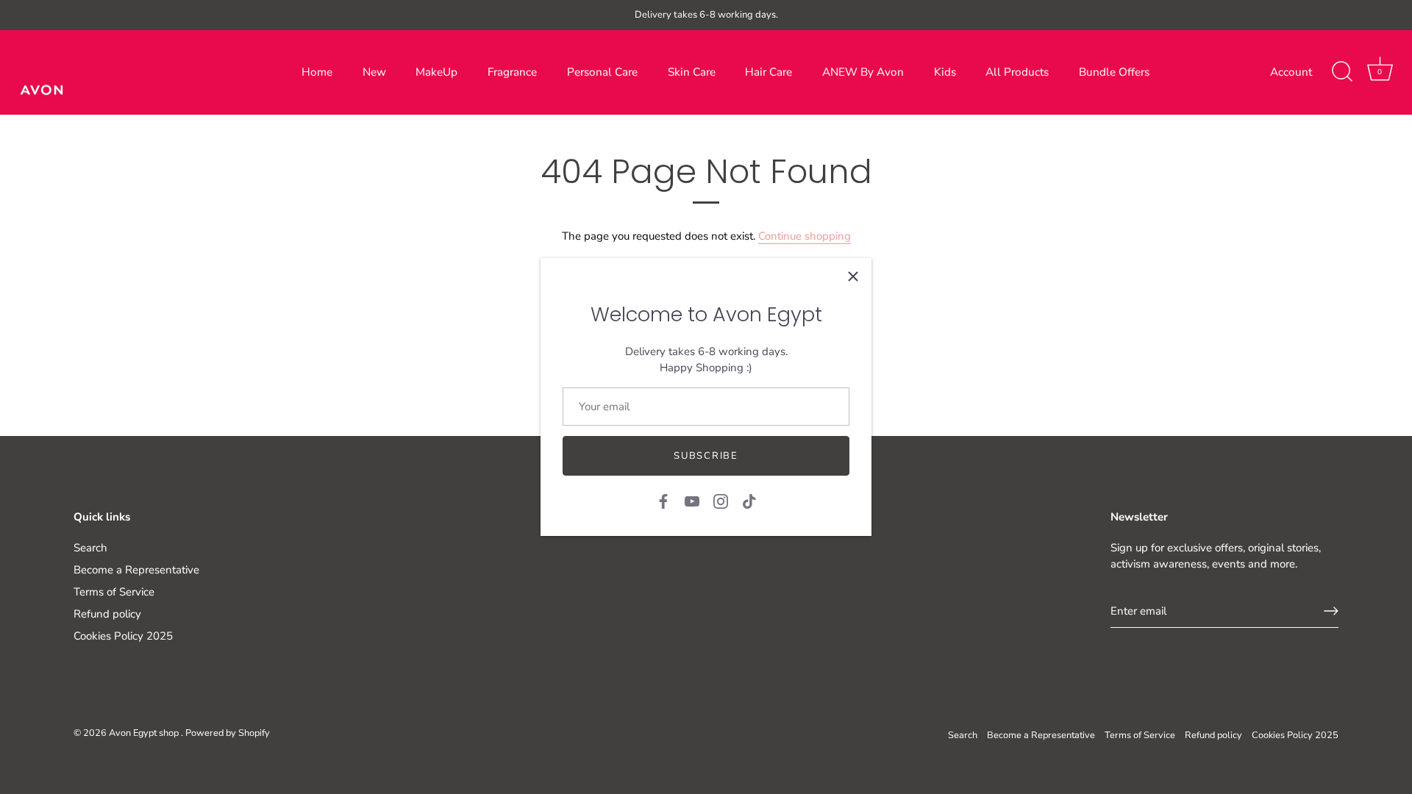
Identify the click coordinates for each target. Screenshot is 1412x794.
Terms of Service (114, 591)
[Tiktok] (749, 500)
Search (90, 547)
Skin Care (692, 72)
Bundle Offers (1114, 72)
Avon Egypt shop (145, 733)
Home (317, 72)
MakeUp (436, 72)
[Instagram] (720, 500)
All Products (1017, 72)
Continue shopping (804, 236)
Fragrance (512, 72)
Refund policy (107, 614)
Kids (945, 72)
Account (1291, 72)
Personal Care (602, 72)
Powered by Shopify (227, 733)
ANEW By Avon (863, 72)
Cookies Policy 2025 (123, 636)
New (374, 72)
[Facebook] (663, 500)
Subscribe (706, 455)
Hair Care (768, 72)
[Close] (853, 276)
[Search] (1342, 72)
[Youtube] (692, 500)
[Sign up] (1331, 611)
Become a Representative (136, 569)
